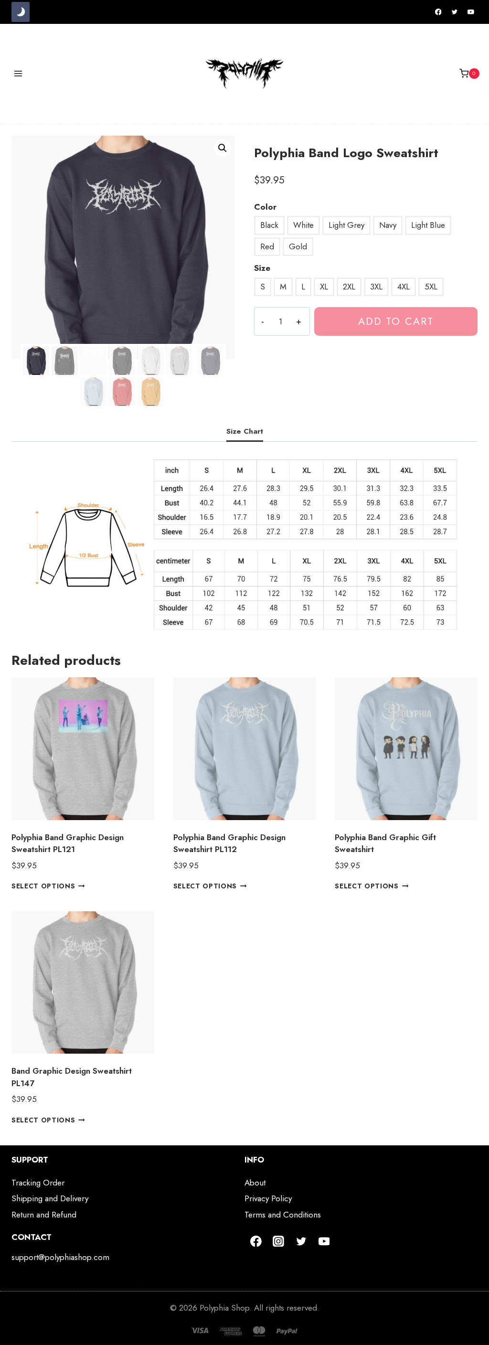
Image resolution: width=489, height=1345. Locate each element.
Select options (43, 886)
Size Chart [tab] (244, 431)
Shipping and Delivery (49, 1198)
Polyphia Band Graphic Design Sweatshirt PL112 (229, 843)
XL (324, 286)
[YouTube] (471, 12)
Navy (387, 225)
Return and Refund (43, 1214)
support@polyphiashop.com (60, 1257)
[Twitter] (454, 12)
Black (269, 225)
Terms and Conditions (282, 1214)
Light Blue (428, 225)
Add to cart (396, 321)
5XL (431, 286)
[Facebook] (438, 12)
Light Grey (346, 225)
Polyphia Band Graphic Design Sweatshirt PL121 (67, 843)
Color (265, 207)
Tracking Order (37, 1182)
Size (262, 268)
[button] (222, 148)
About (255, 1182)
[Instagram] (278, 1241)
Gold (298, 246)
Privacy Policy (268, 1198)
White (303, 225)
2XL (349, 286)
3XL (376, 286)
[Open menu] (18, 73)
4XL (403, 286)
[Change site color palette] (20, 12)
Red (267, 246)
